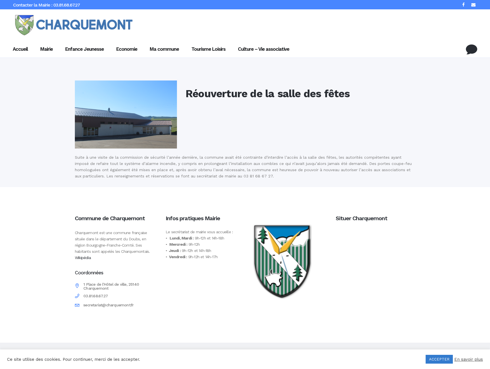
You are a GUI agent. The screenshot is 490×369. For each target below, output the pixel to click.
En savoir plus (468, 359)
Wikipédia (83, 257)
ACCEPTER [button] (439, 359)
